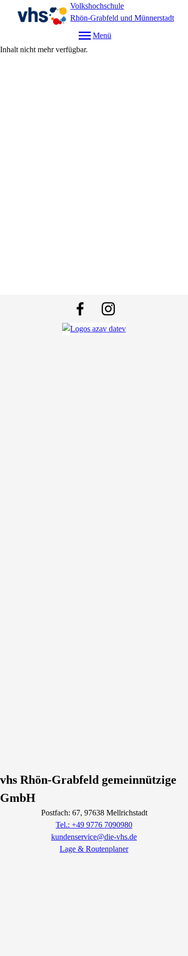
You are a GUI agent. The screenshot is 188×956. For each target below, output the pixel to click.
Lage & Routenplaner (94, 849)
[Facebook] (80, 309)
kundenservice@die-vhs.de (94, 836)
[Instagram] (108, 309)
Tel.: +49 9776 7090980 (94, 824)
